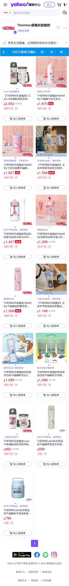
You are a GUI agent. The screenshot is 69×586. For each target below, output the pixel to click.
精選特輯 (44, 52)
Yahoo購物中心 (26, 4)
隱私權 (34, 580)
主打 (5, 52)
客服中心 (20, 571)
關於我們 (33, 571)
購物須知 (46, 571)
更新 (58, 563)
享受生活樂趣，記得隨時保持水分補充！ (33, 43)
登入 (49, 4)
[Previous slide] (4, 71)
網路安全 (22, 580)
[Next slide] (31, 71)
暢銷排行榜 (63, 52)
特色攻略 (54, 52)
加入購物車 (19, 118)
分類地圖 (46, 580)
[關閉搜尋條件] (10, 12)
